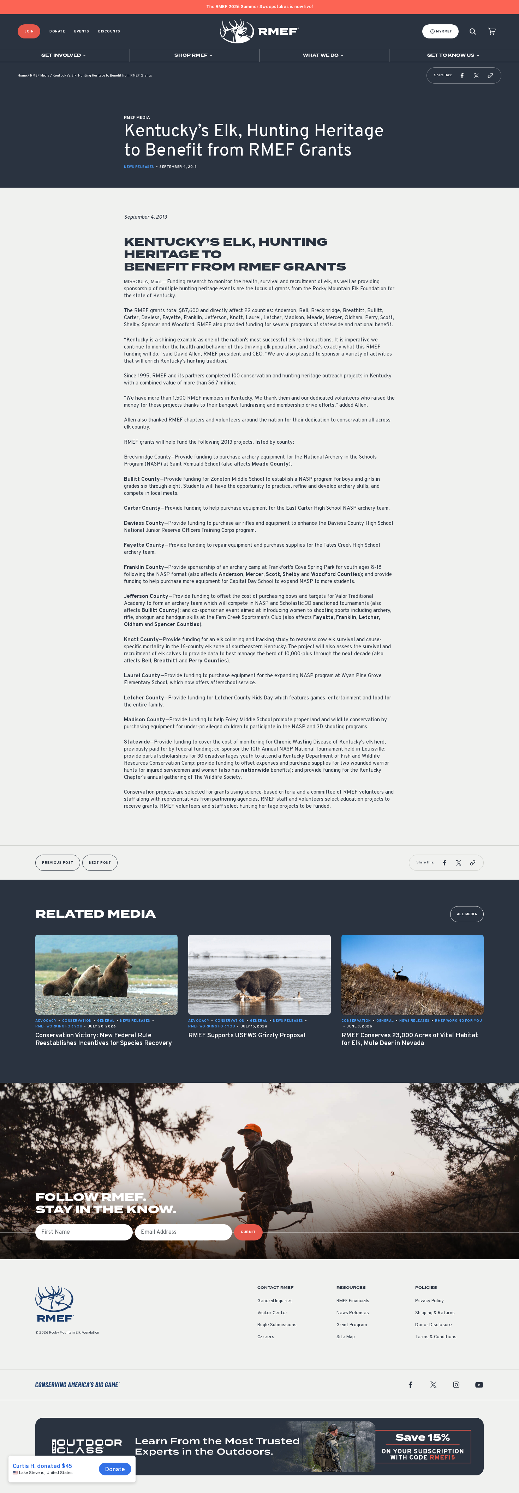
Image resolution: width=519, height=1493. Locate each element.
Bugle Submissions (277, 1325)
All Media (467, 914)
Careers (265, 1337)
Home (22, 75)
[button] (462, 75)
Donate (57, 31)
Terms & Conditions (436, 1337)
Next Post (100, 863)
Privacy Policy (429, 1301)
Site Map (345, 1337)
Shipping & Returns (435, 1313)
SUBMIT (248, 1232)
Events (81, 31)
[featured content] (259, 1446)
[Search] (473, 31)
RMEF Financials (352, 1301)
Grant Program (351, 1325)
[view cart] (492, 31)
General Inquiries (275, 1301)
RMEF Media (39, 75)
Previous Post (57, 863)
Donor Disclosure (433, 1325)
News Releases (139, 167)
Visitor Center (272, 1313)
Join (29, 31)
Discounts (109, 31)
